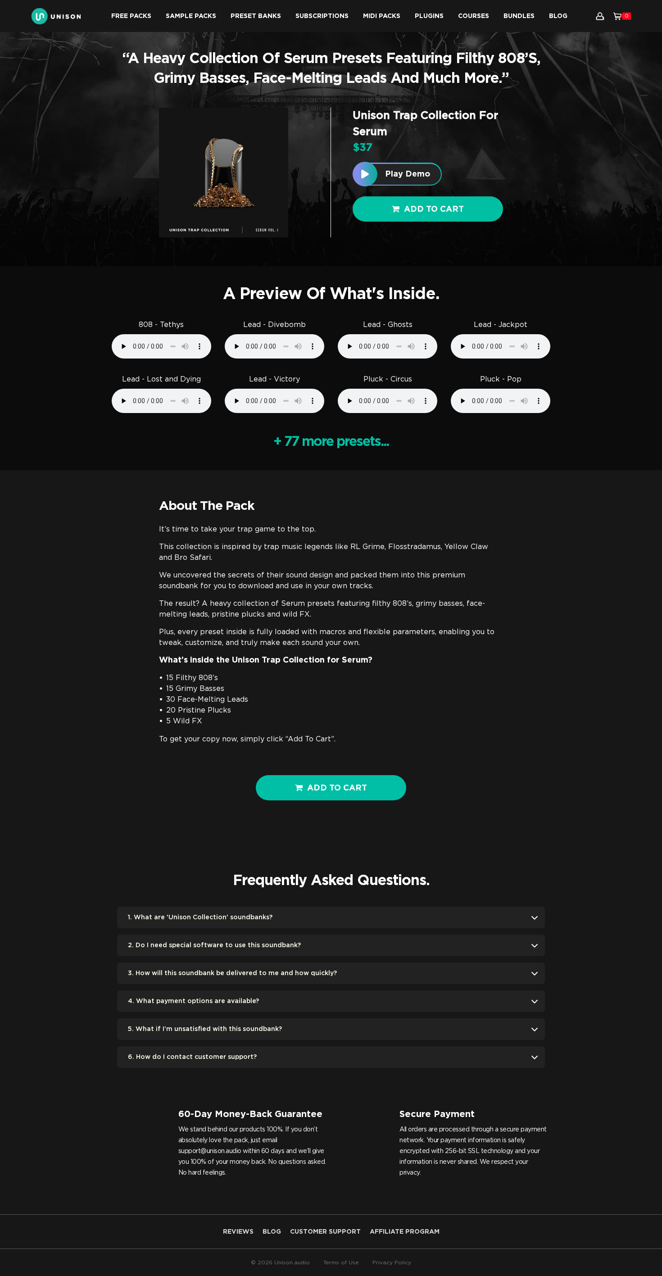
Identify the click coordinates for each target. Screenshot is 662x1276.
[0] (617, 16)
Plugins (429, 16)
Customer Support (325, 1232)
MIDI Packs (381, 16)
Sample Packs (191, 16)
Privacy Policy (391, 1262)
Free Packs (131, 16)
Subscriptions (322, 16)
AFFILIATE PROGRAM (405, 1232)
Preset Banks (256, 16)
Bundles (519, 16)
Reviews (238, 1232)
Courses (473, 16)
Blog (558, 16)
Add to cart (434, 209)
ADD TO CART (337, 788)
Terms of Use (341, 1262)
